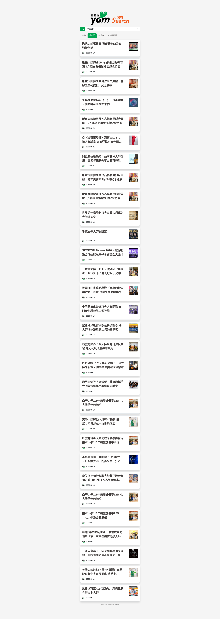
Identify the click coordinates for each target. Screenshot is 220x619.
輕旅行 (101, 35)
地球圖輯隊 (112, 35)
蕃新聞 (92, 35)
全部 (84, 35)
